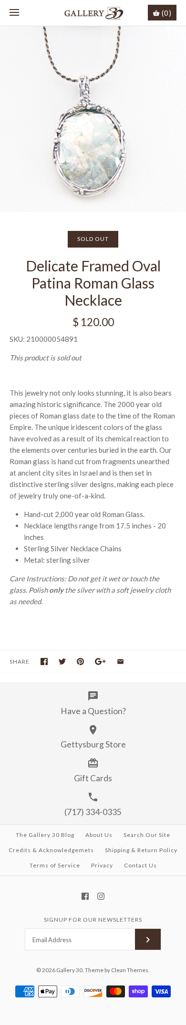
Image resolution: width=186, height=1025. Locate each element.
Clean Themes (129, 970)
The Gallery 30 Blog (45, 834)
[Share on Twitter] (62, 661)
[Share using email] (120, 661)
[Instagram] (100, 896)
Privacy (102, 865)
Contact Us (140, 865)
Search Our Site (147, 834)
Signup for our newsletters (93, 919)
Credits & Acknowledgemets (51, 850)
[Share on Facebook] (44, 661)
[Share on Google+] (100, 661)
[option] (93, 119)
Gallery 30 (69, 970)
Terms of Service (55, 865)
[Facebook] (85, 896)
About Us (99, 834)
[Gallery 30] (93, 13)
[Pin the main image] (80, 661)
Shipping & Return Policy (141, 850)
